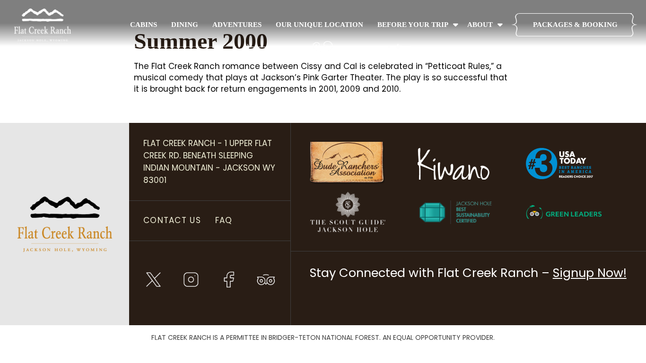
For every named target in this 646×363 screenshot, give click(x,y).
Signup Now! (590, 272)
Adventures (237, 24)
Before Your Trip (412, 24)
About (480, 24)
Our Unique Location (319, 24)
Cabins (143, 24)
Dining (184, 24)
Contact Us (172, 220)
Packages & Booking (575, 24)
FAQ (224, 220)
